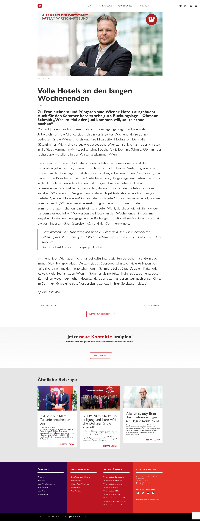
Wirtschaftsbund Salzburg (111, 491)
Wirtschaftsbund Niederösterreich (114, 501)
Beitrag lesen (66, 444)
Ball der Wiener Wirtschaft (79, 484)
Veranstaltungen (125, 6)
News (89, 6)
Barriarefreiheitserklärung (146, 501)
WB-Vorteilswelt (75, 487)
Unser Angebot (75, 491)
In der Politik (42, 491)
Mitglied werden (105, 6)
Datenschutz (152, 499)
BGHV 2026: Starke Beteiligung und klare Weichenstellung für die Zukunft (100, 421)
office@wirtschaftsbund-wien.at (147, 484)
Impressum (146, 499)
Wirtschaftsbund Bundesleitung (113, 477)
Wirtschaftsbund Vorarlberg (112, 484)
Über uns (41, 477)
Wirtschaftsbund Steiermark (112, 505)
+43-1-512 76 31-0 (143, 480)
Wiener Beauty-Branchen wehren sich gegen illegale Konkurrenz (142, 417)
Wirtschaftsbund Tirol (110, 487)
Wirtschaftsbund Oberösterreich (114, 498)
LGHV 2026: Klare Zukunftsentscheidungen (55, 419)
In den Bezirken (43, 487)
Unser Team (144, 6)
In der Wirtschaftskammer (46, 484)
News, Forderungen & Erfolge (80, 477)
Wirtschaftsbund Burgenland (112, 481)
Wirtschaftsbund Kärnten (111, 494)
